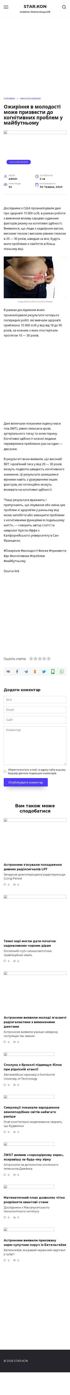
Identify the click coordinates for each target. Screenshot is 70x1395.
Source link (11, 571)
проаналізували (15, 315)
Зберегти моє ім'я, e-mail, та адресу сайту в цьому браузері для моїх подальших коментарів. (37, 771)
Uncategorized (19, 162)
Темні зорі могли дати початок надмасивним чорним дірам (30, 943)
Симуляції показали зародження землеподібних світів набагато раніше (31, 1112)
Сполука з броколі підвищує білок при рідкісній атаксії (33, 1067)
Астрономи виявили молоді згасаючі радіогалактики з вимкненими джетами (35, 1022)
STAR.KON (35, 6)
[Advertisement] (35, 379)
